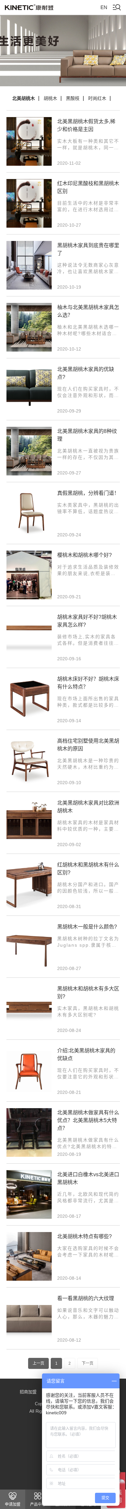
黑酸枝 (72, 98)
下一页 (87, 1363)
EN (103, 7)
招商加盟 (28, 1391)
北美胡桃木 (23, 98)
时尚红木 (97, 98)
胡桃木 (50, 98)
